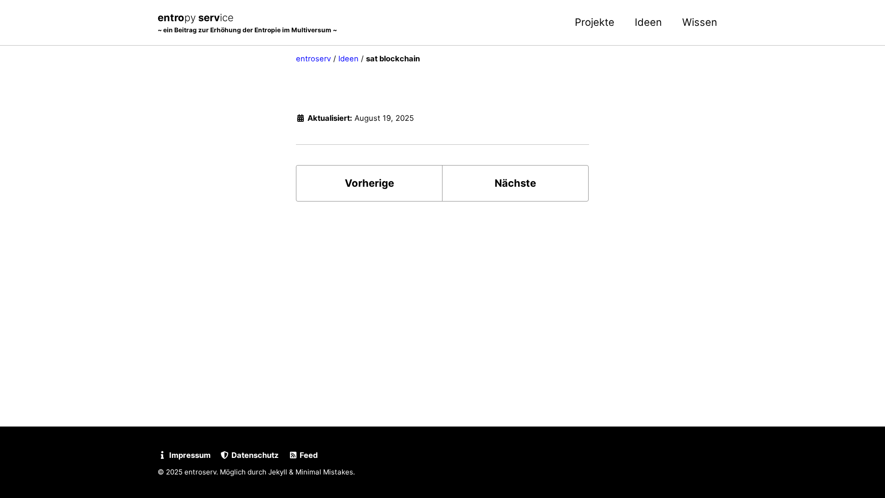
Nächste (515, 183)
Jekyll (277, 472)
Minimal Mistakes (324, 472)
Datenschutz (254, 455)
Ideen (648, 22)
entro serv (247, 23)
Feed (308, 455)
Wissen (699, 22)
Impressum (189, 455)
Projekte (594, 22)
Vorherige (369, 183)
